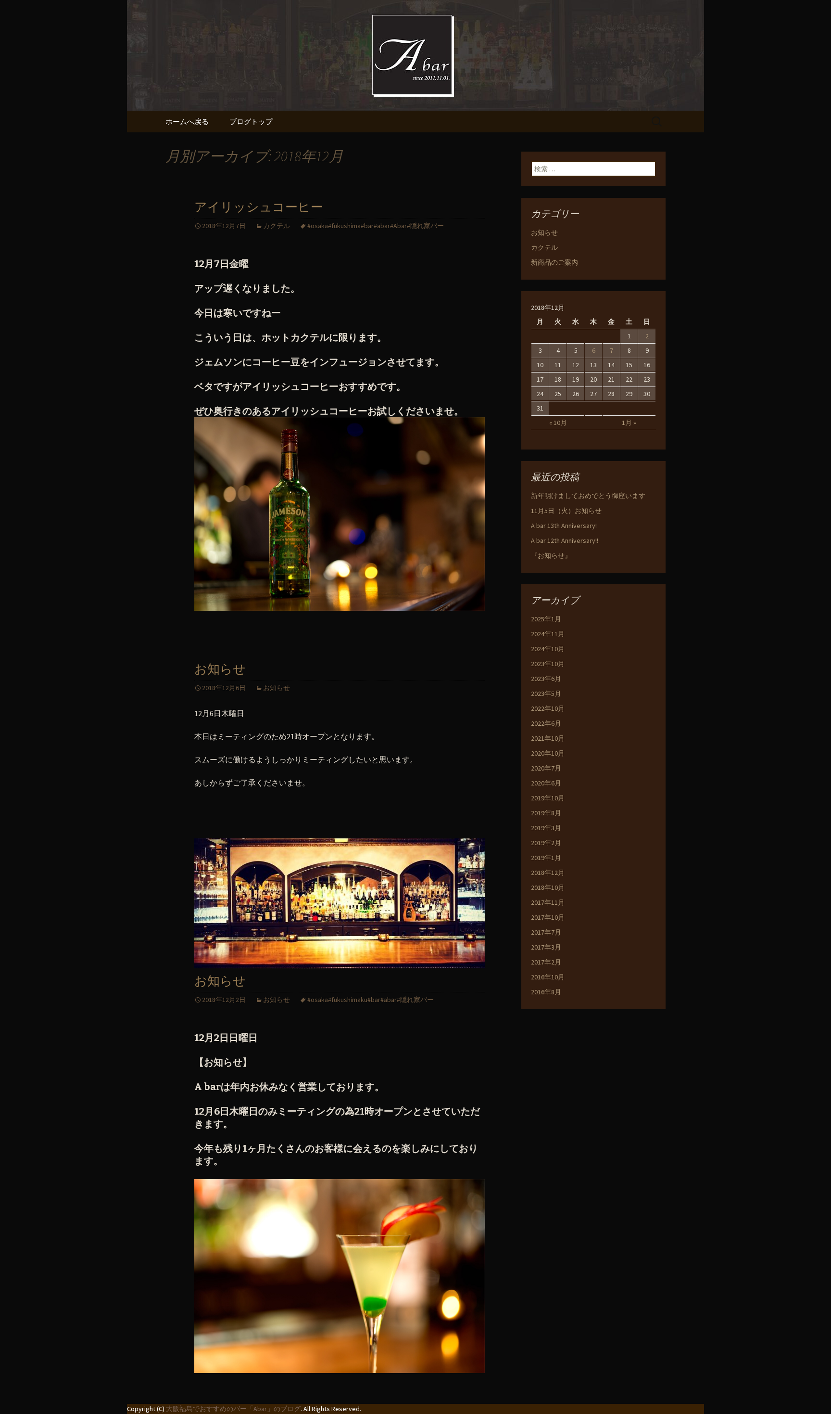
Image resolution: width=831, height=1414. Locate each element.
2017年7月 (546, 932)
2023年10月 (548, 663)
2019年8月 (546, 813)
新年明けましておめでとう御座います (588, 495)
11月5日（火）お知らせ (566, 510)
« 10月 (558, 422)
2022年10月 (548, 708)
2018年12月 (548, 872)
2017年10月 (548, 917)
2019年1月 (546, 857)
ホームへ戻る (187, 121)
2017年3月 (546, 947)
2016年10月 (548, 977)
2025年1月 (546, 619)
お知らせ (220, 669)
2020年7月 (546, 768)
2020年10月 (548, 753)
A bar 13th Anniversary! (564, 525)
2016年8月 (546, 992)
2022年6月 (546, 723)
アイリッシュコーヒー (258, 207)
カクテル (276, 225)
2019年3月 (546, 827)
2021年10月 (548, 738)
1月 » (629, 422)
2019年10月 (548, 798)
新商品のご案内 (554, 262)
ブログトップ (251, 121)
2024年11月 (548, 634)
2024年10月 (548, 648)
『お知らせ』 (551, 555)
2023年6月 (546, 678)
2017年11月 (548, 902)
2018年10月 (548, 887)
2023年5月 (546, 693)
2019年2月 (546, 842)
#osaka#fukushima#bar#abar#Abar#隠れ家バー (375, 225)
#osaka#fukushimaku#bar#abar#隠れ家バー (370, 999)
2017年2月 (546, 962)
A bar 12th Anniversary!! (564, 540)
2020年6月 (546, 783)
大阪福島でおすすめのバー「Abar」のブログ (233, 1408)
